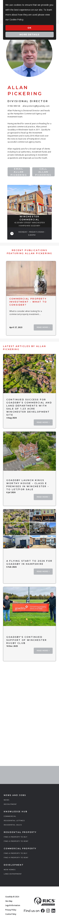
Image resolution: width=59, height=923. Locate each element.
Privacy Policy (10, 909)
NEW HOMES (9, 870)
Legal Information (12, 905)
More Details (29, 34)
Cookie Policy (10, 914)
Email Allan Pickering (19, 171)
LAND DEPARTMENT (13, 874)
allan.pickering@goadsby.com (36, 106)
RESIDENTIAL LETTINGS (14, 821)
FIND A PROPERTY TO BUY (15, 837)
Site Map (8, 901)
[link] (43, 911)
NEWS (6, 800)
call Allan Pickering (43, 171)
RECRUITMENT (10, 804)
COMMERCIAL (10, 816)
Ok (29, 27)
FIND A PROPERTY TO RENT (16, 841)
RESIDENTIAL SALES (13, 825)
